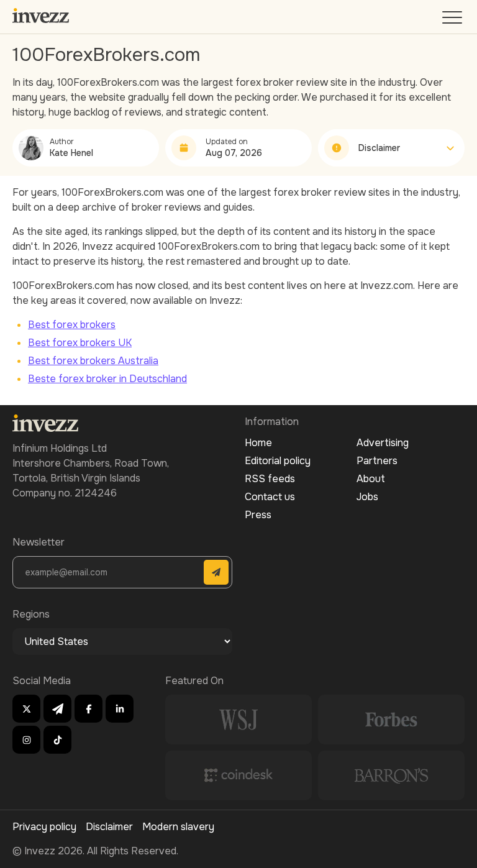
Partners (377, 460)
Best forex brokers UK (80, 342)
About (371, 478)
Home (258, 442)
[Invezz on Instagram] (26, 740)
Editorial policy (278, 460)
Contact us (270, 496)
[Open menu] (453, 20)
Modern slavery (178, 826)
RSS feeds (270, 478)
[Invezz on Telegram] (57, 709)
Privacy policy (44, 826)
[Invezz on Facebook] (88, 709)
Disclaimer (109, 826)
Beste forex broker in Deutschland (107, 378)
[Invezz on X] (26, 709)
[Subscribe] (216, 572)
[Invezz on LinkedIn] (120, 709)
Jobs (367, 496)
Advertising (383, 442)
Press (258, 514)
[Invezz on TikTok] (57, 740)
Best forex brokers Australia (93, 360)
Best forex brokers (72, 324)
